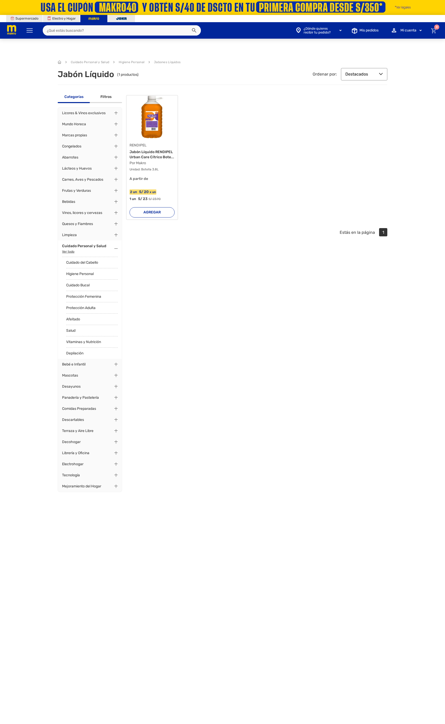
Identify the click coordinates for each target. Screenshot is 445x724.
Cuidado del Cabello (82, 262)
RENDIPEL (138, 145)
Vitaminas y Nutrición (83, 342)
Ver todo (68, 251)
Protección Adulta (81, 308)
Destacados (356, 74)
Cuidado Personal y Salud (90, 62)
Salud (70, 330)
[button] (194, 30)
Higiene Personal (131, 62)
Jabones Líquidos (167, 62)
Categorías (73, 97)
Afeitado (73, 319)
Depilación (74, 353)
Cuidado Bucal (78, 285)
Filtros (106, 97)
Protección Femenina (83, 296)
